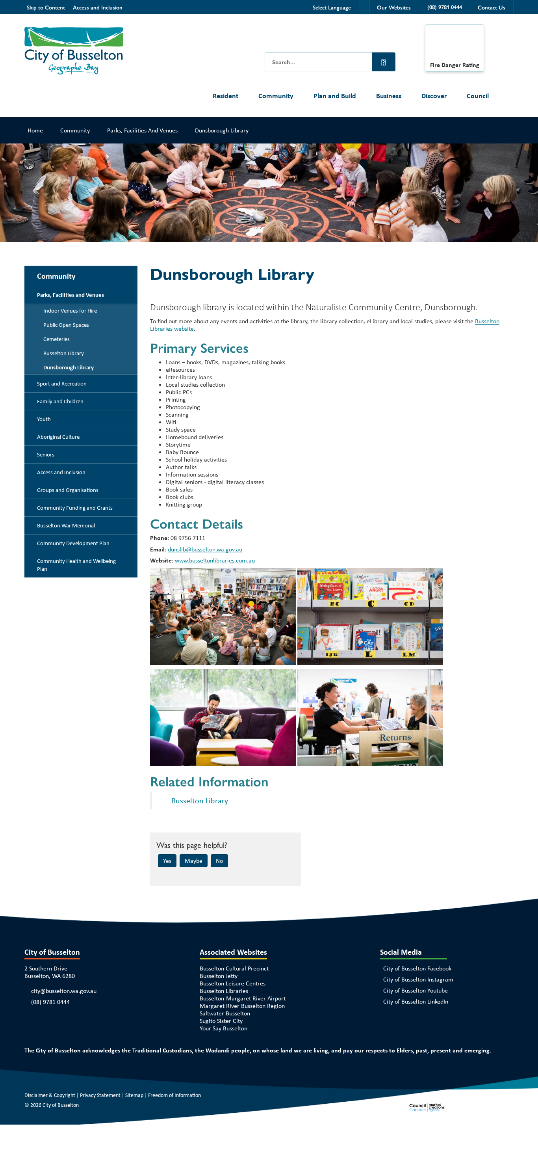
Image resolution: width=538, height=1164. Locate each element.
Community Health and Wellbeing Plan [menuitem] (76, 565)
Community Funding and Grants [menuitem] (75, 508)
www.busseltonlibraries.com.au (215, 560)
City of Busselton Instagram (418, 979)
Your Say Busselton (223, 1028)
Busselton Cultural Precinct (234, 968)
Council (478, 96)
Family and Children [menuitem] (60, 401)
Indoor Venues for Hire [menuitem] (70, 311)
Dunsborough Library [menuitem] (68, 367)
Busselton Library (199, 800)
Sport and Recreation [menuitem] (62, 383)
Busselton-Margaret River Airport (243, 998)
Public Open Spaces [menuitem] (66, 325)
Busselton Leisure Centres (232, 983)
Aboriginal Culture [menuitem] (58, 437)
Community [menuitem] (56, 275)
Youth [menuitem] (44, 419)
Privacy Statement (100, 1095)
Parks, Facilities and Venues (142, 130)
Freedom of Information (174, 1095)
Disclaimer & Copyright (49, 1095)
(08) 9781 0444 (50, 1002)
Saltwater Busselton (225, 1013)
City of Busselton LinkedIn (415, 1001)
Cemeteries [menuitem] (56, 339)
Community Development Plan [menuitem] (73, 543)
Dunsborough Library (222, 130)
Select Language (332, 7)
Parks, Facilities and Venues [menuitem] (70, 295)
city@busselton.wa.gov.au (63, 991)
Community (275, 96)
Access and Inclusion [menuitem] (61, 472)
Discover (434, 96)
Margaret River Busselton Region (242, 1006)
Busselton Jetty (218, 976)
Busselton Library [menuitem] (63, 353)
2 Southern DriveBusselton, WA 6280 (49, 972)
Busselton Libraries (224, 991)
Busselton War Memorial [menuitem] (66, 525)
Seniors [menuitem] (45, 454)
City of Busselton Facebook (417, 968)
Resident (225, 96)
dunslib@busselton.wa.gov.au (205, 549)
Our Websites (394, 7)
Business (388, 96)
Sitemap (134, 1095)
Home (35, 130)
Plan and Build (335, 96)
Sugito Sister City (221, 1021)
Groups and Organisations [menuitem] (67, 490)
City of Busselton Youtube (415, 990)
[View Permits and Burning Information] (454, 45)
